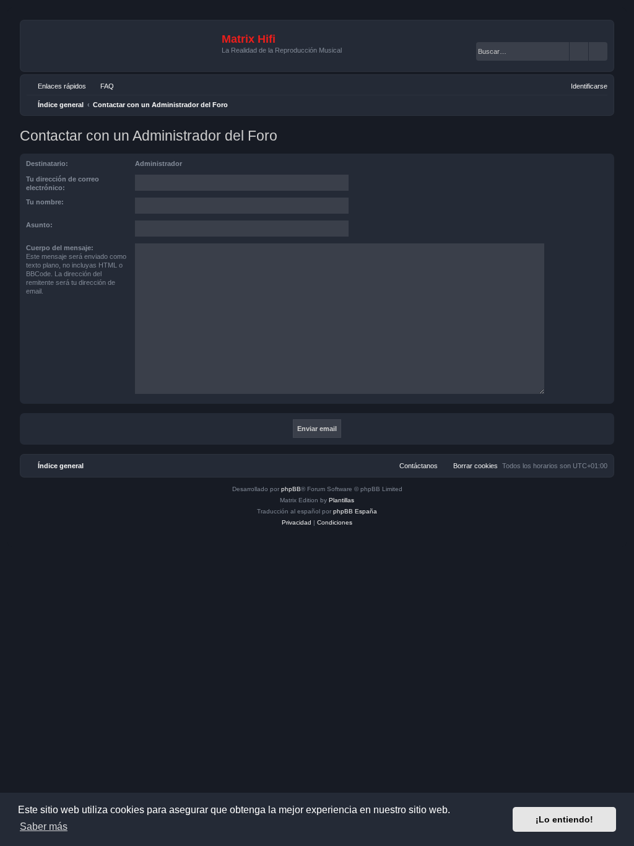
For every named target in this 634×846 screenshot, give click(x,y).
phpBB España (355, 511)
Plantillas (341, 500)
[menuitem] (101, 86)
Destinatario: (47, 163)
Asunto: (39, 225)
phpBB (291, 489)
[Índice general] (123, 46)
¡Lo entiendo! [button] (564, 819)
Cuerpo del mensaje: (59, 247)
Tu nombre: (45, 202)
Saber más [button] (43, 826)
